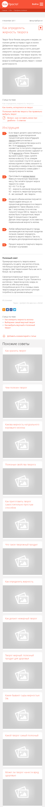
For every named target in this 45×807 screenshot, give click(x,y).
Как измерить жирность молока (19, 319)
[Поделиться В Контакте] (7, 309)
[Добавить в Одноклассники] (3, 309)
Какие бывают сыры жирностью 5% (22, 697)
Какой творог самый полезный (21, 735)
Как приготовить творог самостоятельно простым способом (19, 504)
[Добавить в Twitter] (14, 309)
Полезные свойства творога (20, 464)
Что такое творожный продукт (21, 544)
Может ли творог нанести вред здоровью (22, 774)
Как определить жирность (19, 581)
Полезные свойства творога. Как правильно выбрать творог (22, 112)
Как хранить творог (15, 350)
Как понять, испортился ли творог (17, 107)
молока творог (29, 176)
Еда (10, 10)
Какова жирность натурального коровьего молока (22, 426)
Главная (4, 10)
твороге (12, 140)
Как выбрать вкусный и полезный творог (20, 326)
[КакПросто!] (10, 4)
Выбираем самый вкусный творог (20, 322)
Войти (35, 4)
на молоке (13, 135)
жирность (21, 145)
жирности (18, 153)
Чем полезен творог (16, 387)
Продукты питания (20, 10)
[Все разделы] (41, 4)
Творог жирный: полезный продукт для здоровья (19, 657)
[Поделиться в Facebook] (11, 309)
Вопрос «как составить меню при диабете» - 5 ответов (22, 119)
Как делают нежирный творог (21, 618)
